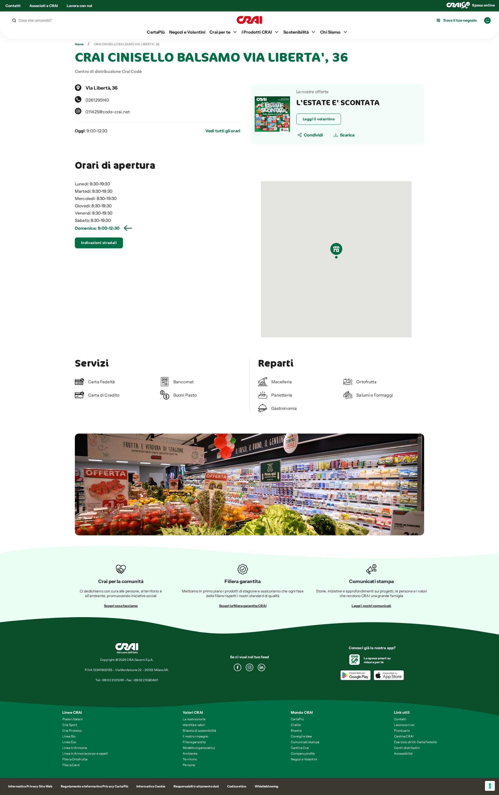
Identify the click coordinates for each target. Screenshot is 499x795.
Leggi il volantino (318, 119)
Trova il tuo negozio (460, 20)
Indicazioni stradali (99, 242)
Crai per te (219, 32)
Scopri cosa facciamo (121, 606)
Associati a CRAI (43, 5)
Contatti (13, 5)
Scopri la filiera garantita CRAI (242, 606)
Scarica (347, 134)
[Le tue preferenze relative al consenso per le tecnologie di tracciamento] (490, 786)
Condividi (313, 134)
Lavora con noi (79, 5)
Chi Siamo (330, 32)
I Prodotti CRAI (257, 32)
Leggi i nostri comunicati (371, 606)
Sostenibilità (296, 32)
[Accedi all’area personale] (487, 20)
